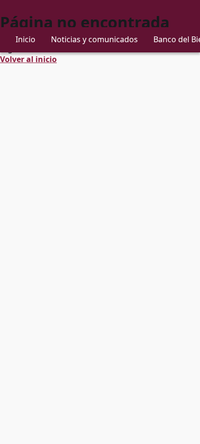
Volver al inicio (28, 59)
